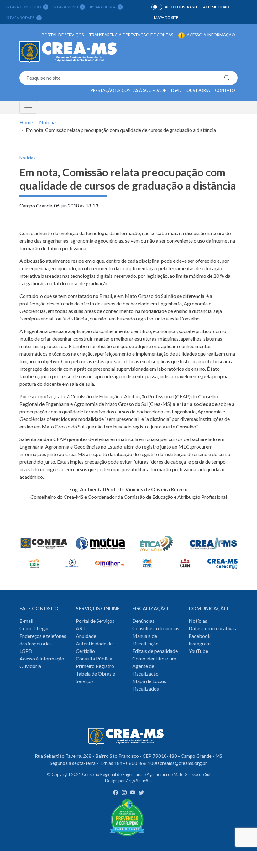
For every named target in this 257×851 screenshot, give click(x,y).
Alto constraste (181, 6)
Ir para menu (68, 6)
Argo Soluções (139, 780)
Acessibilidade (217, 6)
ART (81, 628)
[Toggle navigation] (28, 107)
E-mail (26, 621)
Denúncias (143, 621)
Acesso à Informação (41, 658)
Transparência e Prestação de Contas (131, 34)
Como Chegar (34, 628)
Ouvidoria (198, 90)
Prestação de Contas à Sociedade (128, 90)
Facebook (200, 636)
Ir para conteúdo (26, 6)
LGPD (176, 90)
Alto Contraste (156, 7)
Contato (225, 90)
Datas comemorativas (212, 628)
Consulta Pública (94, 658)
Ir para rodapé (23, 17)
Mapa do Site (166, 17)
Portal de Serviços (63, 34)
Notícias (48, 122)
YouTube (198, 651)
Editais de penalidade (155, 651)
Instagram (200, 643)
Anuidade (86, 636)
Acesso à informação (210, 34)
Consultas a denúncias (155, 628)
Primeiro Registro (95, 666)
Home (26, 122)
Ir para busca (105, 6)
